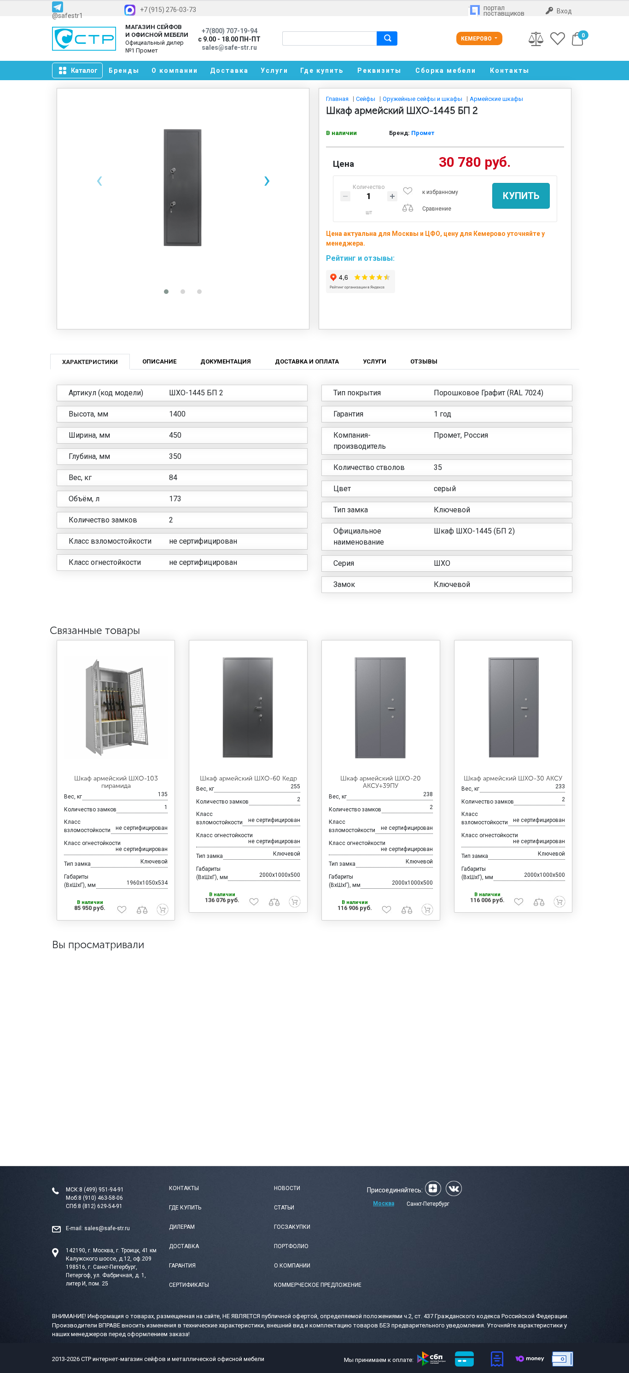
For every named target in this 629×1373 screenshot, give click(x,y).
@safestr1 (67, 15)
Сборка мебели (445, 70)
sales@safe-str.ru (107, 1228)
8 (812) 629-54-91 (100, 1206)
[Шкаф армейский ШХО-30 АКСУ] (513, 707)
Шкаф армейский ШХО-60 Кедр (248, 778)
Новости (287, 1188)
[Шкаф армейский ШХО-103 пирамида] (116, 707)
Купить (521, 195)
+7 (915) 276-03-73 (168, 9)
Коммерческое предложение (317, 1285)
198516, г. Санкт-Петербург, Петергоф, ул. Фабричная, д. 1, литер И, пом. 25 (106, 1275)
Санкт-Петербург (428, 1204)
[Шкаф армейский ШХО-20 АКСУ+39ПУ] (381, 707)
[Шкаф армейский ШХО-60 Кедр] (248, 707)
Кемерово (477, 38)
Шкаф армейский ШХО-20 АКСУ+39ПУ (380, 782)
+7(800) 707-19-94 (229, 31)
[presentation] (99, 180)
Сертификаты (189, 1285)
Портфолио (291, 1246)
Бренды (124, 70)
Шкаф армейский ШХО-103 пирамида (116, 782)
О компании (174, 70)
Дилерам (182, 1227)
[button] (166, 291)
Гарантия (182, 1265)
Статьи (284, 1207)
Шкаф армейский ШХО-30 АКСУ (513, 778)
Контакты (510, 70)
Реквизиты (379, 70)
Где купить (322, 70)
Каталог (84, 70)
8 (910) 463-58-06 (100, 1198)
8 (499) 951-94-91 (101, 1189)
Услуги (274, 70)
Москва (383, 1203)
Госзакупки (292, 1227)
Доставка (229, 70)
